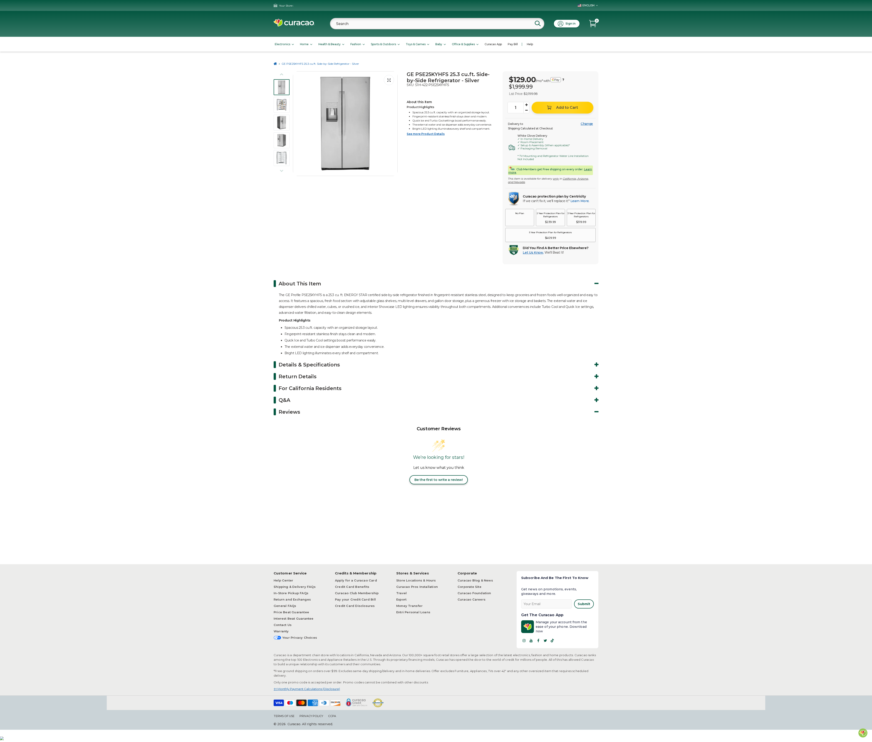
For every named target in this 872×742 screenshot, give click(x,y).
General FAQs (285, 606)
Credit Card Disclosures (355, 606)
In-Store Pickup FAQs (291, 593)
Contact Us (283, 625)
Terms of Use (284, 716)
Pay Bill (513, 44)
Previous (297, 123)
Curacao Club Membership (357, 593)
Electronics (282, 44)
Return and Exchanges (292, 599)
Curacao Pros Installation (417, 587)
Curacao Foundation (474, 593)
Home (304, 44)
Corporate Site (469, 587)
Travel (401, 593)
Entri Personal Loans (413, 612)
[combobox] (437, 23)
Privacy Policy (311, 716)
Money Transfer (409, 606)
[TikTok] (552, 640)
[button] (519, 217)
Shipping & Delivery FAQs (295, 587)
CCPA (332, 716)
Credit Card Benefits (352, 587)
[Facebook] (538, 640)
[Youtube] (531, 640)
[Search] (537, 23)
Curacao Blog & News (475, 580)
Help (530, 44)
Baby (438, 44)
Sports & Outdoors (383, 44)
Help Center (283, 580)
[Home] (275, 64)
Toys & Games (416, 44)
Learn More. (579, 201)
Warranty (281, 631)
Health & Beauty (329, 44)
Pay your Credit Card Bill (355, 599)
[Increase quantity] (526, 105)
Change (587, 124)
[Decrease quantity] (526, 110)
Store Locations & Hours (416, 580)
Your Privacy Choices (299, 637)
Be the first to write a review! (438, 480)
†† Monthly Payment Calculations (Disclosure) (307, 689)
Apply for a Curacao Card (356, 580)
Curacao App (493, 44)
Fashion (355, 44)
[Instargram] (524, 640)
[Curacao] (294, 25)
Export (401, 599)
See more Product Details (426, 134)
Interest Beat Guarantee (294, 618)
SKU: (410, 85)
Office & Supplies (463, 44)
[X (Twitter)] (545, 640)
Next (392, 123)
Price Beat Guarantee (291, 612)
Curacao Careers (472, 599)
